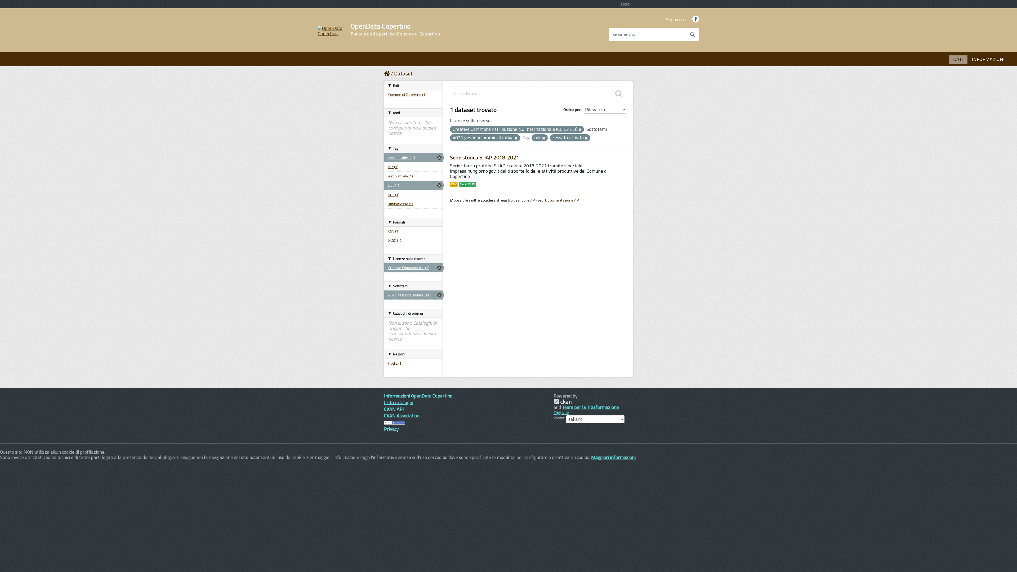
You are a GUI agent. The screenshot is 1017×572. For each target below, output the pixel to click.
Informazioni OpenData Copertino (418, 395)
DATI (958, 59)
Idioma (559, 418)
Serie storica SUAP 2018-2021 (484, 157)
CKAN (563, 402)
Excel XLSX (467, 184)
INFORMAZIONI (988, 59)
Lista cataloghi (398, 402)
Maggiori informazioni (613, 457)
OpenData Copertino (395, 30)
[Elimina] (579, 130)
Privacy (391, 428)
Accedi (625, 4)
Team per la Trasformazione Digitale (586, 410)
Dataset (403, 73)
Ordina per (572, 109)
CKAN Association (402, 415)
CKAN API (394, 409)
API (533, 200)
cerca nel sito (624, 34)
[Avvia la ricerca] (692, 34)
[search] (618, 93)
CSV (454, 184)
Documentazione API (562, 200)
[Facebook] (695, 19)
